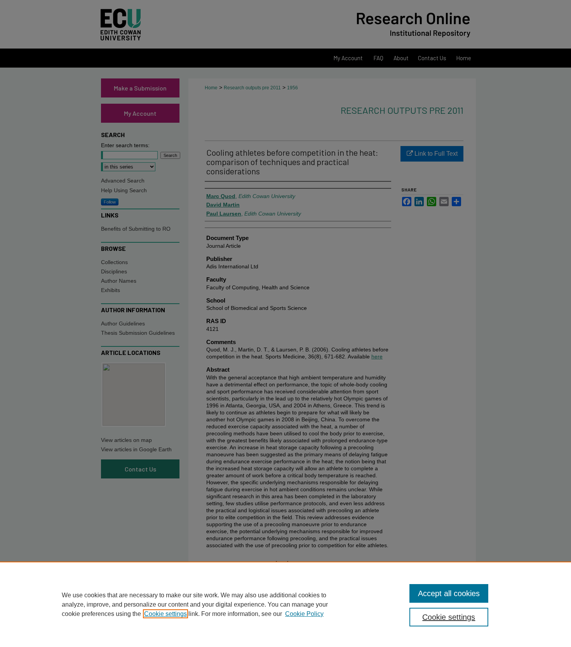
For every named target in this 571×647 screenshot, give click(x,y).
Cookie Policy (304, 613)
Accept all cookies (449, 593)
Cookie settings (165, 613)
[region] (285, 604)
